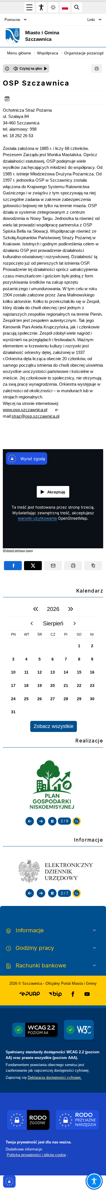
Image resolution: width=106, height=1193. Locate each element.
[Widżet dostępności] (41, 7)
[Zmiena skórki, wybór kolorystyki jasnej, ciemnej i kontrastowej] (53, 7)
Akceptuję (56, 492)
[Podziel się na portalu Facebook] (13, 565)
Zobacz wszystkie (53, 726)
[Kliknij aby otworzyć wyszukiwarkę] (77, 7)
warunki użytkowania (37, 518)
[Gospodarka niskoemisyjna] (53, 785)
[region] (53, 667)
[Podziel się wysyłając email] (53, 565)
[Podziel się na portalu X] (33, 565)
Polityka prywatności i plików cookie (36, 1155)
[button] (29, 994)
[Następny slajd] (41, 821)
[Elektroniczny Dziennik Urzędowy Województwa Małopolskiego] (53, 871)
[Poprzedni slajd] (29, 821)
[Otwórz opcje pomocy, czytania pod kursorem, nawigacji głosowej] (94, 1181)
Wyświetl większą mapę (18, 550)
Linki (91, 20)
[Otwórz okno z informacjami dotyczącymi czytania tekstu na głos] (7, 68)
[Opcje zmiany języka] (65, 7)
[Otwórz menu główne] (29, 7)
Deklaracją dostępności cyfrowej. (55, 1077)
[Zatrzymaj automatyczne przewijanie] (52, 821)
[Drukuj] (96, 68)
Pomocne (12, 20)
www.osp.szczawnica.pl (25, 409)
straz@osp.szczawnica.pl (35, 416)
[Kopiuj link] (93, 565)
